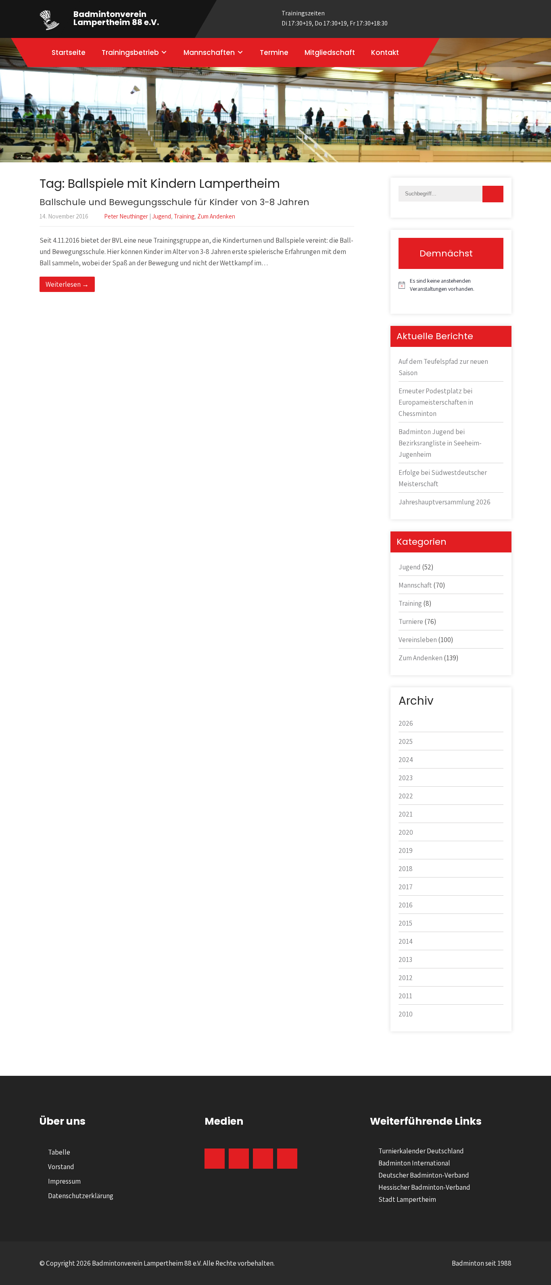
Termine (274, 52)
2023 (406, 777)
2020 (406, 832)
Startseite (69, 52)
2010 (406, 1014)
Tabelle (59, 1152)
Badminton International (414, 1163)
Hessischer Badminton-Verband (424, 1187)
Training (184, 216)
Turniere (411, 621)
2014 (406, 941)
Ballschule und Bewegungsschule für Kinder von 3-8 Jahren (174, 202)
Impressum (64, 1181)
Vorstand (61, 1166)
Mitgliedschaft (330, 52)
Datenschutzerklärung (80, 1195)
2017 (406, 886)
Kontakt (385, 52)
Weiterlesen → (67, 284)
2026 (406, 723)
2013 (405, 959)
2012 (406, 977)
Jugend (161, 216)
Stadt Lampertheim (407, 1199)
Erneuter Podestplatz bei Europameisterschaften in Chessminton (436, 402)
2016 (406, 905)
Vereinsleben (418, 639)
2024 (406, 759)
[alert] (451, 285)
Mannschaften (209, 52)
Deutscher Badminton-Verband (423, 1175)
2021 (406, 814)
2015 (405, 923)
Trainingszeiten (335, 18)
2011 (405, 995)
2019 (406, 850)
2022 (406, 796)
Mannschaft (415, 585)
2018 (406, 868)
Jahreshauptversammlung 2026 (444, 502)
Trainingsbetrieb (130, 52)
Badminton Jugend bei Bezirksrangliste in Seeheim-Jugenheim (440, 443)
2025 (406, 741)
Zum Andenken (216, 216)
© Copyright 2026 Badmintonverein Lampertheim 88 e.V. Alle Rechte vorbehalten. (157, 1263)
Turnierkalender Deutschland (421, 1150)
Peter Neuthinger (126, 216)
